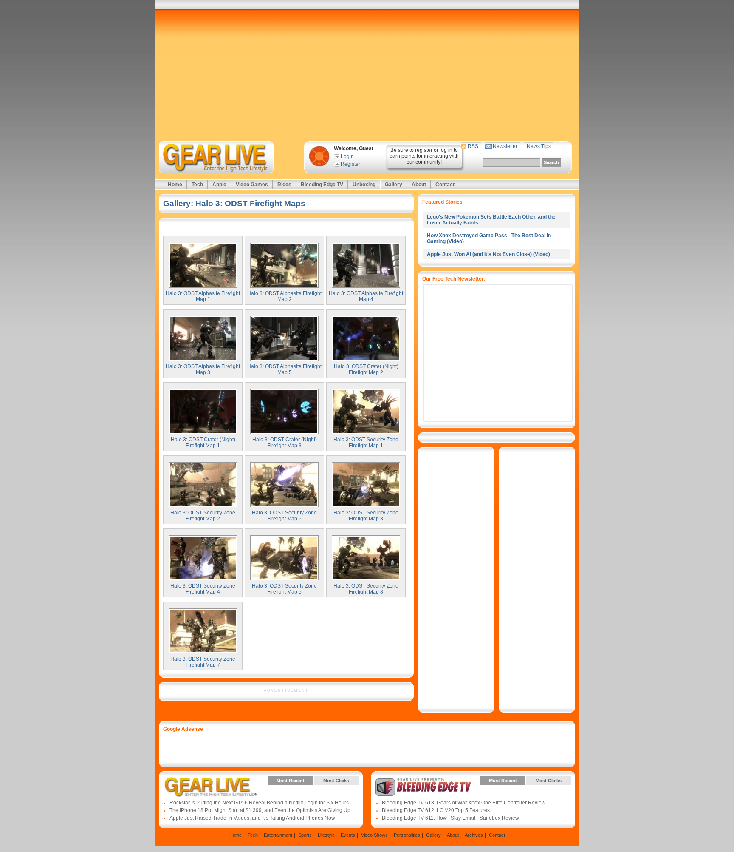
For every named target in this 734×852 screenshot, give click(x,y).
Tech (197, 184)
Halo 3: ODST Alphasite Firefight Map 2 (284, 296)
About (419, 184)
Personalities (407, 835)
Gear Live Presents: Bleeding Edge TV (423, 787)
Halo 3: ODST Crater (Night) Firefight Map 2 (366, 369)
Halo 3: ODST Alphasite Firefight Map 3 (203, 369)
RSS (473, 146)
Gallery (393, 184)
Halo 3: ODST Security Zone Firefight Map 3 (365, 516)
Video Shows (374, 835)
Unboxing (364, 184)
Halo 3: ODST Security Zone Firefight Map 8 (365, 589)
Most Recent (291, 780)
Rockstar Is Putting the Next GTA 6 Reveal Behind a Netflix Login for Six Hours (259, 803)
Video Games (252, 184)
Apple (219, 184)
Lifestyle (326, 835)
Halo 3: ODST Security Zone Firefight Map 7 (202, 662)
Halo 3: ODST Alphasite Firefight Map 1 (203, 296)
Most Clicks (336, 780)
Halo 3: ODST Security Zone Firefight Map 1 (365, 443)
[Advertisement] (367, 75)
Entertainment (278, 835)
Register (350, 164)
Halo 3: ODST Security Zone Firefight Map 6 (284, 516)
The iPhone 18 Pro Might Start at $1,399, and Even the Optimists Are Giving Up (259, 810)
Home (175, 184)
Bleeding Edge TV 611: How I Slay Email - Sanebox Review (450, 818)
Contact (445, 184)
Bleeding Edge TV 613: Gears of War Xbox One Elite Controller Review (463, 803)
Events (348, 835)
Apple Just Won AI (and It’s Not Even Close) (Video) (488, 254)
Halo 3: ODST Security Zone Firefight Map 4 (202, 589)
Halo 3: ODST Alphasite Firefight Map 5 (284, 369)
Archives (474, 835)
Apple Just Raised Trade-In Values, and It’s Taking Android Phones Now (252, 818)
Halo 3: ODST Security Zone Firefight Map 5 (284, 589)
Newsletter (505, 146)
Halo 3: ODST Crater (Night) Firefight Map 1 (203, 443)
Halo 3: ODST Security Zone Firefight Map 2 (202, 516)
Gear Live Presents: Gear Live (211, 787)
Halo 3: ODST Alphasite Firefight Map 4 (366, 296)
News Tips (539, 146)
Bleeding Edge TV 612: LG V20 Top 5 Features (436, 810)
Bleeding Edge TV (322, 184)
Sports (305, 835)
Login (347, 156)
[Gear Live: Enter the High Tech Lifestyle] (227, 157)
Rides (284, 184)
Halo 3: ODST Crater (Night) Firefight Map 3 (284, 443)
